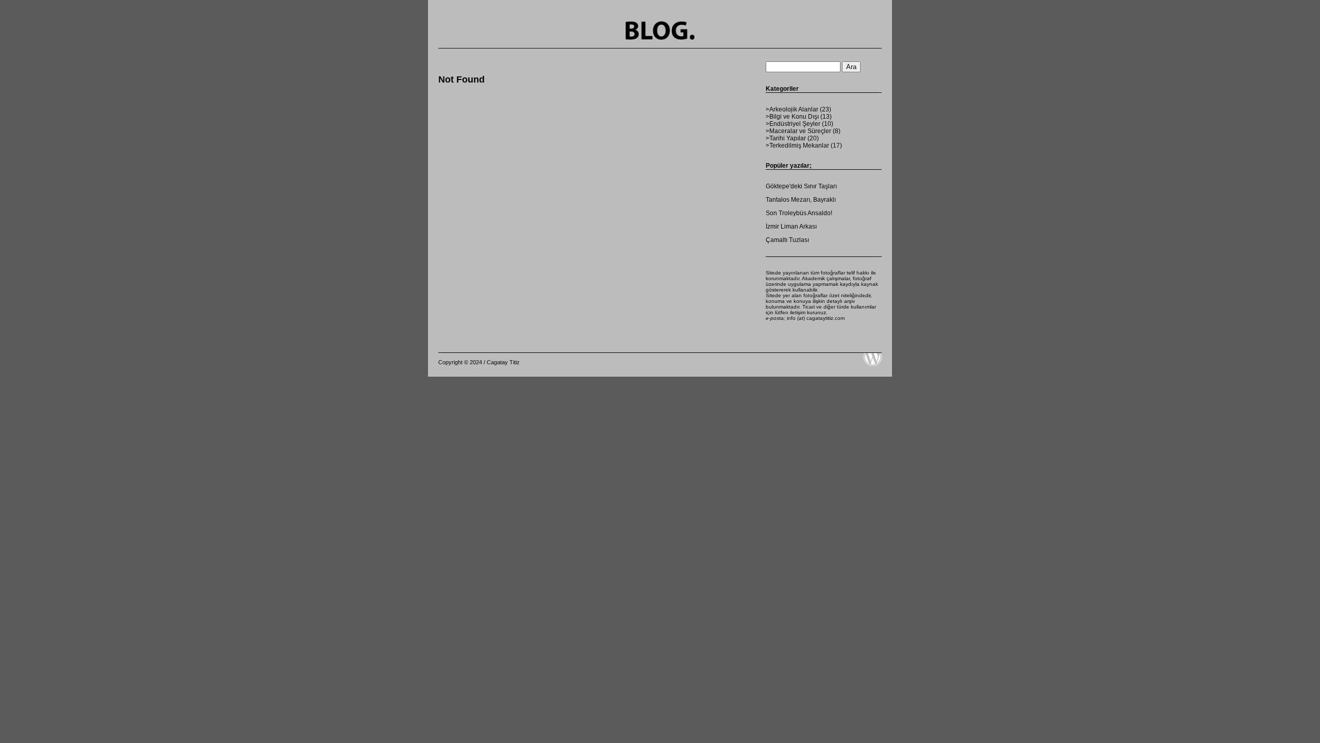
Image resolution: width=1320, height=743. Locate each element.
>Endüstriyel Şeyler (793, 123)
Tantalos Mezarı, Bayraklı (801, 199)
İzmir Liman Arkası (791, 226)
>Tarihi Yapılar (786, 138)
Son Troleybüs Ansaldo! (799, 213)
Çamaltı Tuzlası (787, 240)
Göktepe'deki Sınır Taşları (801, 186)
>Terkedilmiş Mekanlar (797, 145)
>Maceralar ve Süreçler (798, 131)
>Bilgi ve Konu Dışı (792, 116)
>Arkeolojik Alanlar (792, 109)
